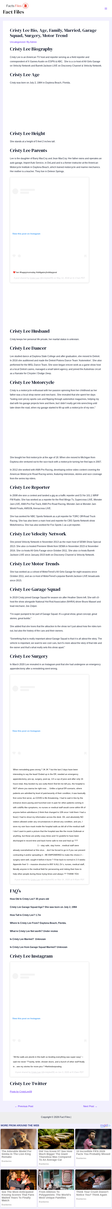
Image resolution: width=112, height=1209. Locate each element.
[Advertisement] (56, 109)
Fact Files (13, 11)
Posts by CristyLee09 (21, 1091)
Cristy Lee (34, 278)
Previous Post (24, 1106)
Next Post (90, 1106)
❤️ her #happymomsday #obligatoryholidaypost (35, 272)
